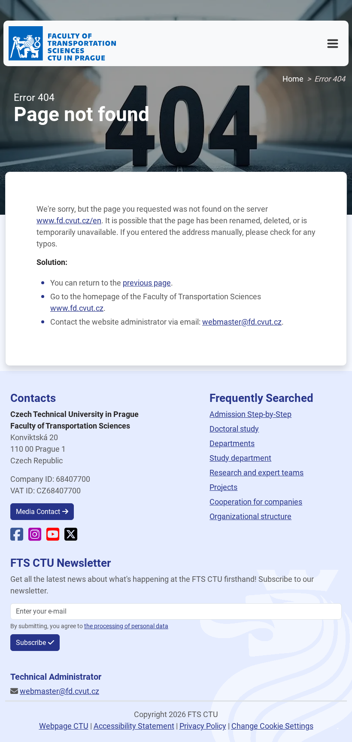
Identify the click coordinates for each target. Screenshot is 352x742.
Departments (232, 443)
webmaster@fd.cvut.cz (242, 321)
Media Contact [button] (38, 512)
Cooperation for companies (255, 501)
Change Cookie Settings (272, 725)
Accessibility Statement (134, 725)
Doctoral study (234, 428)
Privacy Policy (202, 725)
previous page (147, 282)
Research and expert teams (256, 472)
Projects (223, 487)
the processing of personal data (126, 626)
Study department (240, 457)
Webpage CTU (63, 725)
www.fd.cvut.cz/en (68, 220)
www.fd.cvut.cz (76, 308)
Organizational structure (250, 516)
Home (292, 78)
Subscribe (31, 643)
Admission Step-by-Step (250, 414)
